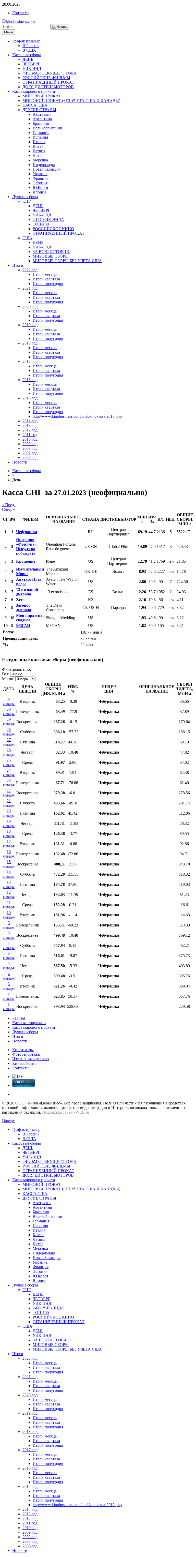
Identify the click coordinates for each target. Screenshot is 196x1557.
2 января (9, 996)
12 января (9, 894)
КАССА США (34, 105)
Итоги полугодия (48, 283)
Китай (38, 146)
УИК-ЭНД (31, 68)
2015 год (30, 398)
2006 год (30, 457)
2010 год (30, 439)
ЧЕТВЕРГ (31, 64)
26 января (9, 752)
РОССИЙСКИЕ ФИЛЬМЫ (46, 78)
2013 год (30, 425)
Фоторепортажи (26, 1054)
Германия (41, 132)
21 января (9, 803)
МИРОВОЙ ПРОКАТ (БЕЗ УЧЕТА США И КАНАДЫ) (71, 100)
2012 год (30, 430)
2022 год (30, 270)
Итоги (17, 265)
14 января (9, 874)
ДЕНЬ (27, 59)
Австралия (42, 114)
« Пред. (8, 505)
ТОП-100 (41, 224)
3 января (9, 986)
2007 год (30, 453)
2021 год (30, 288)
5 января (9, 965)
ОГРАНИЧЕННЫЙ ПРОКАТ (48, 82)
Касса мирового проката (33, 91)
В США (29, 50)
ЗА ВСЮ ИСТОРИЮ (51, 251)
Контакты (20, 13)
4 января (9, 975)
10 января (9, 914)
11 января (9, 904)
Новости (19, 462)
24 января (9, 772)
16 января (9, 853)
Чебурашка (26, 532)
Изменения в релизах (30, 1059)
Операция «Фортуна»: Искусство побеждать (27, 546)
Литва (38, 155)
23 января (9, 782)
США (27, 238)
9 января (9, 925)
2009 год (30, 444)
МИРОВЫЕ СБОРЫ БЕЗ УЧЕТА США (67, 261)
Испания (40, 137)
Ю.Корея (40, 187)
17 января (9, 843)
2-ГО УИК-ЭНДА (48, 219)
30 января (9, 711)
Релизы (18, 1018)
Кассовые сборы (26, 55)
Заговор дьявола (23, 607)
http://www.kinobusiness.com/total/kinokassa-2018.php (77, 416)
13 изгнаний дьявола (27, 591)
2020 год (30, 306)
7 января (9, 945)
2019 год (30, 325)
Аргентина (42, 119)
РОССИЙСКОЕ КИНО (53, 229)
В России (30, 45)
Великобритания (47, 128)
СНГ (26, 201)
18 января (9, 833)
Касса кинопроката (29, 1023)
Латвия (39, 151)
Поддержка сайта (57, 1112)
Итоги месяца (45, 274)
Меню (8, 32)
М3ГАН (23, 625)
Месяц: (8, 679)
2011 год (29, 434)
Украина (40, 174)
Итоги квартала (46, 279)
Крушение (25, 561)
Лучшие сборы (25, 196)
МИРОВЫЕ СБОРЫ (51, 256)
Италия (39, 142)
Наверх (8, 1121)
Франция (40, 178)
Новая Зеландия (46, 169)
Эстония (40, 183)
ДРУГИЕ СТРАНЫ (39, 110)
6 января (9, 955)
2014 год (30, 421)
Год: (5, 674)
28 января (9, 731)
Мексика (40, 160)
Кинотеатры (23, 1049)
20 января (9, 813)
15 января (9, 864)
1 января (9, 1006)
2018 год (30, 343)
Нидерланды (44, 164)
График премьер (26, 41)
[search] (59, 26)
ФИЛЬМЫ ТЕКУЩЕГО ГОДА (49, 73)
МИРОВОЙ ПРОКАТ (41, 96)
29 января (9, 721)
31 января (9, 701)
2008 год (30, 448)
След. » (8, 509)
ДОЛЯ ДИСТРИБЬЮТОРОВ (48, 87)
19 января (9, 823)
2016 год (30, 380)
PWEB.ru (81, 1112)
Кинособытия (24, 1063)
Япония (39, 192)
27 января (9, 742)
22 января (9, 792)
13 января (9, 884)
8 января (9, 935)
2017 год (30, 361)
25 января (9, 762)
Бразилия (41, 123)
